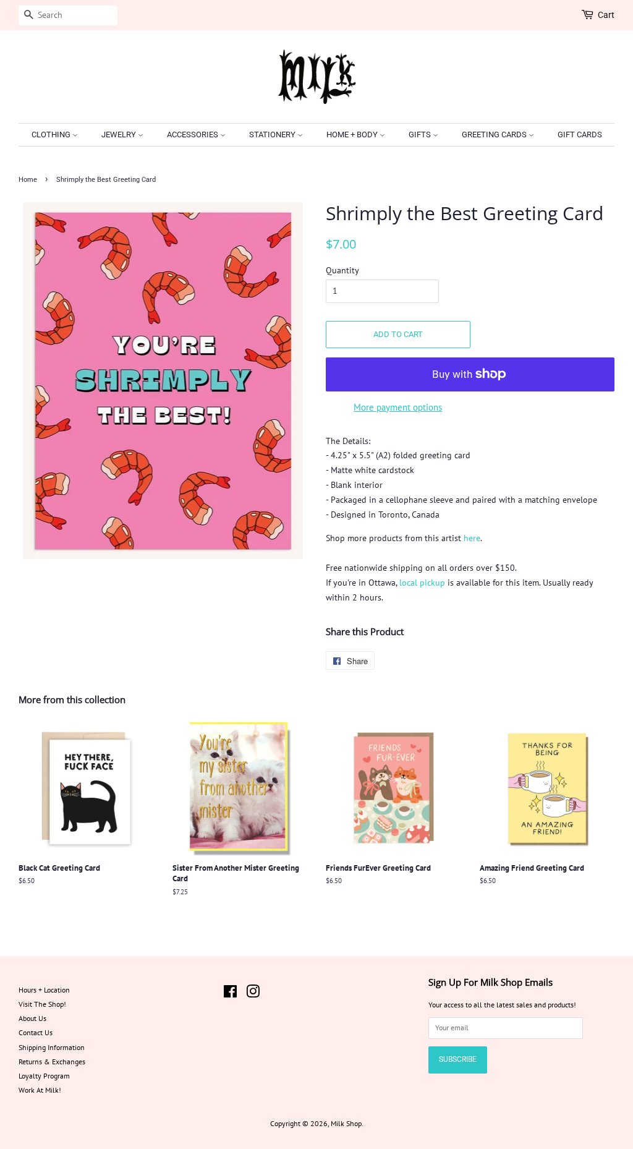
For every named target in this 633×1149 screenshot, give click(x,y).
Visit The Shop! (42, 1004)
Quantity (342, 270)
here (472, 538)
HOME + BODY (353, 134)
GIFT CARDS (580, 134)
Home (28, 180)
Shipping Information (52, 1047)
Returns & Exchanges (52, 1061)
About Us (32, 1018)
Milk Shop (346, 1123)
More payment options (398, 407)
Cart (606, 15)
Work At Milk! (40, 1090)
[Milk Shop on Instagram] (253, 994)
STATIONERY (273, 134)
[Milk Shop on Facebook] (230, 994)
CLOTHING (52, 134)
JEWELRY (119, 134)
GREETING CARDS (495, 134)
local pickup (422, 582)
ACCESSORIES (193, 134)
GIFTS (421, 134)
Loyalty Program (44, 1075)
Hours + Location (44, 989)
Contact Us (36, 1032)
